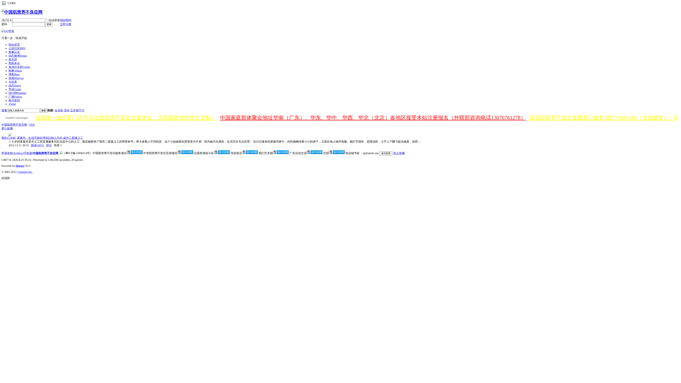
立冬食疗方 (77, 110)
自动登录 (54, 20)
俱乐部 (13, 59)
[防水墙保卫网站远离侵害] (61, 153)
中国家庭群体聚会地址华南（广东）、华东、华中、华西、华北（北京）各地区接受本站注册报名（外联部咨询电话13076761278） (373, 118)
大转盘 (13, 81)
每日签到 (14, 100)
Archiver (18, 153)
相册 (15, 70)
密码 (4, 24)
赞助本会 (14, 63)
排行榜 (17, 93)
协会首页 (14, 44)
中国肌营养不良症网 (14, 124)
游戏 (16, 78)
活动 (67, 110)
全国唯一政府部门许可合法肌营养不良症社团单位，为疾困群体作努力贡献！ (125, 118)
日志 (32, 124)
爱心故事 (7, 128)
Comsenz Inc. (25, 171)
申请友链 (7, 153)
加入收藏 (399, 153)
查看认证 (14, 52)
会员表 (59, 110)
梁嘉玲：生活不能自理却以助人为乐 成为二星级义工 (50, 137)
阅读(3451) (37, 145)
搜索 (4, 110)
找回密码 (65, 20)
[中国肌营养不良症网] (22, 12)
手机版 (28, 153)
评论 (49, 145)
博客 (14, 74)
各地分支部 (19, 66)
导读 (15, 89)
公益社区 (17, 48)
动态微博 (18, 55)
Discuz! (20, 165)
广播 (15, 96)
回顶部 (5, 178)
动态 (15, 85)
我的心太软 (8, 137)
